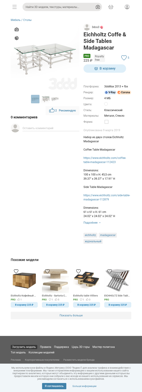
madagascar (108, 235)
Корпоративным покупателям (42, 359)
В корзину (108, 68)
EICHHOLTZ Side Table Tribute (117, 295)
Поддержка (61, 347)
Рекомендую (65, 110)
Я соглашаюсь (54, 386)
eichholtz (90, 235)
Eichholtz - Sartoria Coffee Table (55, 295)
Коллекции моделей (41, 352)
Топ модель (18, 352)
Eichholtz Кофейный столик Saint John (24, 295)
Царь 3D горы (81, 347)
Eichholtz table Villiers (85, 295)
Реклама (16, 359)
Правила (45, 347)
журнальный (93, 241)
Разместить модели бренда (79, 359)
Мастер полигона (103, 347)
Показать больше (71, 315)
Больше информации (84, 386)
